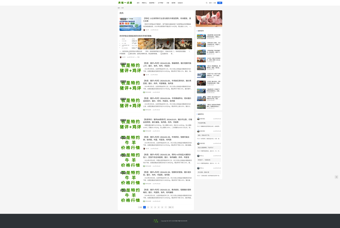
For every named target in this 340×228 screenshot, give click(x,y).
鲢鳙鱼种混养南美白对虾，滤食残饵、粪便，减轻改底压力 (216, 126)
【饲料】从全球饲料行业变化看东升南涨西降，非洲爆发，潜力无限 (167, 19)
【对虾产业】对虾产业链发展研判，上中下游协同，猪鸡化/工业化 (213, 75)
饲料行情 (123, 19)
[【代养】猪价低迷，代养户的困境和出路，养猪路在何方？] (201, 83)
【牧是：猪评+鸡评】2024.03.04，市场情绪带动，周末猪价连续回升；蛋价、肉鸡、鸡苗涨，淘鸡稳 (167, 99)
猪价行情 (123, 63)
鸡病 (138, 57)
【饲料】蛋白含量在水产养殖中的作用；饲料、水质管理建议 (213, 98)
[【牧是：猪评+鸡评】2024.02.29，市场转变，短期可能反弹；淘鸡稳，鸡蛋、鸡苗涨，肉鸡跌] (130, 142)
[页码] (172, 207)
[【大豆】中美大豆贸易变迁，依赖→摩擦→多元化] (201, 59)
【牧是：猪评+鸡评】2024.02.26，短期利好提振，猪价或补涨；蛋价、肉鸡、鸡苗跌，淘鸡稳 (167, 173)
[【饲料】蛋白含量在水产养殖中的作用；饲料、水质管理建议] (201, 98)
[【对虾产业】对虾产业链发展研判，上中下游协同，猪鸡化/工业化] (201, 75)
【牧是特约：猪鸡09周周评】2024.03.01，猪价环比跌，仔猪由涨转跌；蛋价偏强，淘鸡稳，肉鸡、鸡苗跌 (167, 120)
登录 (210, 3)
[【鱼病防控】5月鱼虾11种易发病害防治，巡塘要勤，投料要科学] (201, 90)
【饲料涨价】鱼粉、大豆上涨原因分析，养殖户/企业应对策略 (214, 44)
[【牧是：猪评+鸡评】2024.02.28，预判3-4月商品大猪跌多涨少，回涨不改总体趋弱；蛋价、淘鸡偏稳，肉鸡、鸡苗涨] (130, 160)
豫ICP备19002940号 (181, 221)
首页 (138, 3)
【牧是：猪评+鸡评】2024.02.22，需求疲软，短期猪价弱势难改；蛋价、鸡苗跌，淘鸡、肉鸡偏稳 (167, 191)
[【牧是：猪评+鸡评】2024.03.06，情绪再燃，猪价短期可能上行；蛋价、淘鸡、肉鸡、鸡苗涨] (130, 69)
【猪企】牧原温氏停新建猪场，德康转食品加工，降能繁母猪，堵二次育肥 (213, 106)
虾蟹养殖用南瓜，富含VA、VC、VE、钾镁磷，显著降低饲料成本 (217, 151)
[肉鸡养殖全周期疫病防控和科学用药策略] (156, 43)
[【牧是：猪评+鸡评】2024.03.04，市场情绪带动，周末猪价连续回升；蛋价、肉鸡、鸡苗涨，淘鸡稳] (130, 104)
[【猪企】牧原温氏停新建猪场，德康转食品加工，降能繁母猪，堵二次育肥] (201, 106)
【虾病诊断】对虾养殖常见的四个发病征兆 (212, 175)
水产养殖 (160, 3)
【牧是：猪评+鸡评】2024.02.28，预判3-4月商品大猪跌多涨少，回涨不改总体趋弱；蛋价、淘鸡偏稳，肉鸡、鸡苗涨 (167, 156)
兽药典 (173, 3)
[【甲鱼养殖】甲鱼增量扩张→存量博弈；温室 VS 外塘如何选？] (201, 52)
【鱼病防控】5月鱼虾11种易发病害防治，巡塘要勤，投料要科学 (213, 90)
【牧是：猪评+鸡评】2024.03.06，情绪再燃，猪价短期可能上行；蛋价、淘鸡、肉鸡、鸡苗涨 (167, 64)
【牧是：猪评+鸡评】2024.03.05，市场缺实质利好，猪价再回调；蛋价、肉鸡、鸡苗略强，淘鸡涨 (167, 82)
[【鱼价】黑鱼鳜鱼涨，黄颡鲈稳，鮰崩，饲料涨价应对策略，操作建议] (201, 67)
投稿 (220, 2)
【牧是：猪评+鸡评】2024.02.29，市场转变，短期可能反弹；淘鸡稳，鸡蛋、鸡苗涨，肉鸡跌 (166, 138)
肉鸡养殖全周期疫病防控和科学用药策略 (135, 36)
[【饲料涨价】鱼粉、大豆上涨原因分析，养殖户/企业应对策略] (201, 44)
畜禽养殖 (151, 3)
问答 (168, 3)
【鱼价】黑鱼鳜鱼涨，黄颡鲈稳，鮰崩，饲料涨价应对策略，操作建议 (213, 67)
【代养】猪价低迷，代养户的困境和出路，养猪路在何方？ (213, 83)
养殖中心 (144, 3)
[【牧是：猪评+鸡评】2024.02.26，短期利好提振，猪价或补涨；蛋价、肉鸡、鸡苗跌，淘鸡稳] (130, 178)
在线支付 (180, 3)
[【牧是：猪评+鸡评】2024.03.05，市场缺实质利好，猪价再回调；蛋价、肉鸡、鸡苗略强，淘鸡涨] (130, 86)
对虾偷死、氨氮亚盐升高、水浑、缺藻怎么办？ (213, 138)
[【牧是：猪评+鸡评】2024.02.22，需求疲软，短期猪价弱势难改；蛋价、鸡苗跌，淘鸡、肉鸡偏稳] (130, 195)
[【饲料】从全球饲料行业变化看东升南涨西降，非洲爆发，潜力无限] (130, 24)
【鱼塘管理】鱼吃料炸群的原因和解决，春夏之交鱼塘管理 (213, 36)
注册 (214, 3)
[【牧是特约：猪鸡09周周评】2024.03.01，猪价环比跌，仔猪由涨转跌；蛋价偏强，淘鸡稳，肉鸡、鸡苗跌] (130, 125)
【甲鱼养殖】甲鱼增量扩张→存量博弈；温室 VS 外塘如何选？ (213, 52)
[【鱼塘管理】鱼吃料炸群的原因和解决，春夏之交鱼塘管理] (201, 36)
